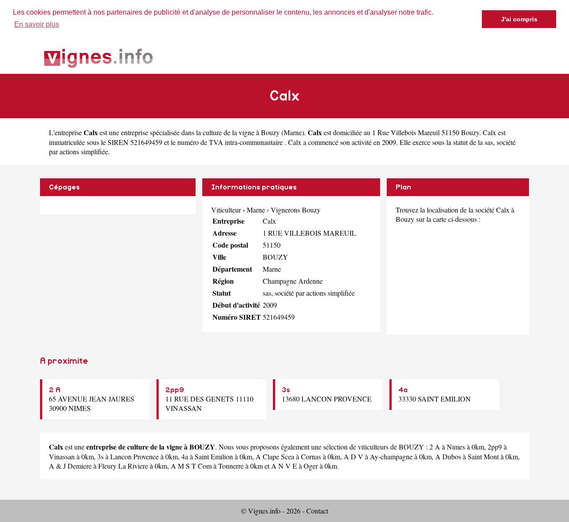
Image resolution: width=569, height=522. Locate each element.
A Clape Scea (275, 456)
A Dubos (448, 456)
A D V (353, 456)
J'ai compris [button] (519, 19)
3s (286, 390)
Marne (293, 132)
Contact (317, 510)
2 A (54, 390)
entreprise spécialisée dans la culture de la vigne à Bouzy (200, 132)
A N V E (284, 465)
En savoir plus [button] (36, 24)
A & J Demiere (70, 465)
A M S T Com (191, 465)
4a (403, 390)
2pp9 (174, 390)
